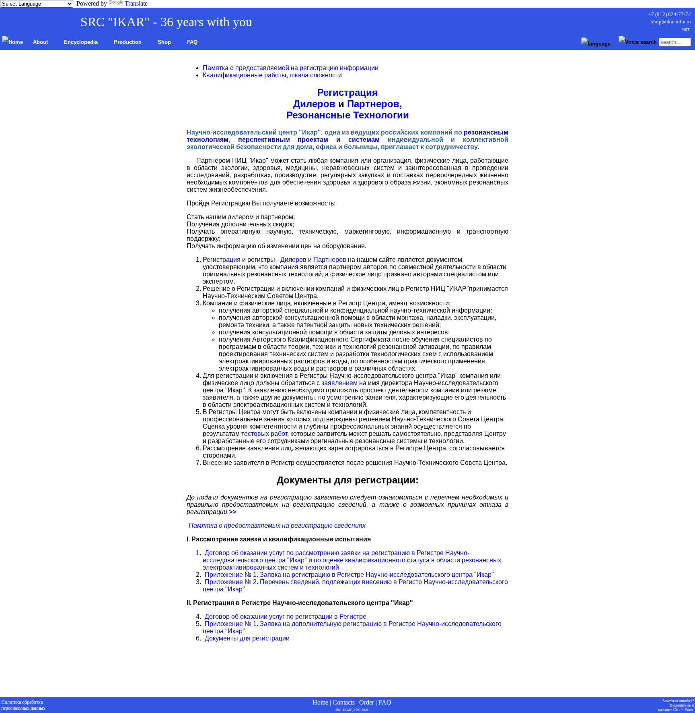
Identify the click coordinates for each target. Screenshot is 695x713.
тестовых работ (264, 433)
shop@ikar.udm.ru (671, 22)
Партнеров (329, 259)
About (40, 42)
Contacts (344, 702)
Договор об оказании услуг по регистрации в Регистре (284, 616)
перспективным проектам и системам (309, 139)
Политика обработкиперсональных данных (23, 705)
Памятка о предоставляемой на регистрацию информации (290, 67)
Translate (136, 3)
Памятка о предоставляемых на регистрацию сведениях (276, 525)
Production (128, 42)
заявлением (339, 382)
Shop (164, 42)
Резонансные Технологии (347, 115)
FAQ (192, 42)
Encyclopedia (81, 42)
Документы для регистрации (246, 638)
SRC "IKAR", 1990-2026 (351, 710)
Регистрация (347, 92)
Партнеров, (374, 103)
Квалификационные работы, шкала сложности (272, 75)
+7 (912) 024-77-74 (669, 14)
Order (366, 702)
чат (686, 29)
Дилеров (314, 103)
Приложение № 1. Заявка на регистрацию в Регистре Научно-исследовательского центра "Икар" (348, 574)
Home (320, 702)
